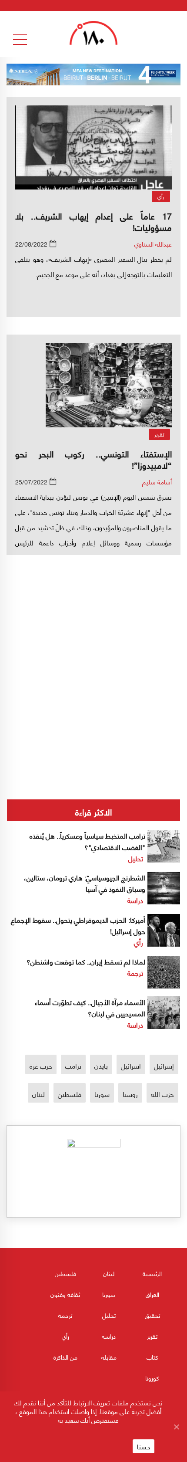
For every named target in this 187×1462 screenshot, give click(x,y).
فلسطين (69, 1093)
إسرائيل (164, 1065)
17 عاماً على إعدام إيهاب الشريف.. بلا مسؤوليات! (93, 221)
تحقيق (152, 1315)
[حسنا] (176, 1426)
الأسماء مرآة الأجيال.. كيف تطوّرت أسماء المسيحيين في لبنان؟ (90, 1007)
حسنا (143, 1446)
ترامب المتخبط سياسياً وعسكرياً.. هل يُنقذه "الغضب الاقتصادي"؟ (87, 841)
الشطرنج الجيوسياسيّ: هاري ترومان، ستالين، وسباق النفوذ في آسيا (84, 883)
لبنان (38, 1093)
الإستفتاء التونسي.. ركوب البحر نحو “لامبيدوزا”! (93, 459)
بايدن (101, 1065)
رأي (160, 196)
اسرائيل (131, 1065)
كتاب (152, 1356)
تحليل (135, 858)
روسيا (130, 1093)
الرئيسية (152, 1273)
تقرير (159, 434)
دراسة (135, 899)
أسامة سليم (157, 481)
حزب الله (162, 1093)
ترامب (73, 1065)
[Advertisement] (93, 642)
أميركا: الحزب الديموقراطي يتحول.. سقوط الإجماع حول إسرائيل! (78, 925)
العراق (152, 1294)
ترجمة (135, 972)
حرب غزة (41, 1065)
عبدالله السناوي (153, 244)
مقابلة (109, 1356)
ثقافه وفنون (65, 1294)
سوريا (102, 1093)
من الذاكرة (65, 1356)
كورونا (152, 1377)
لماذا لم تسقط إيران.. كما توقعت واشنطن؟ (86, 961)
